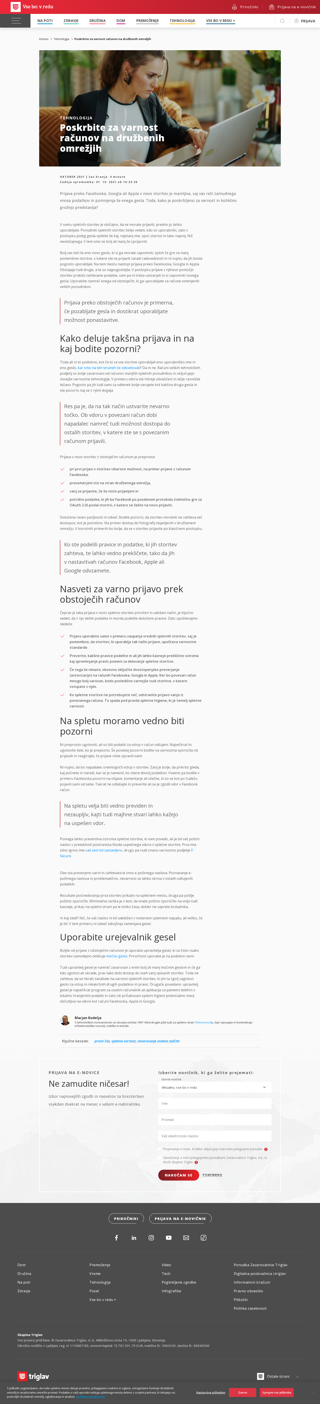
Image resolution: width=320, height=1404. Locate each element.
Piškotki (241, 1299)
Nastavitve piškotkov (211, 1392)
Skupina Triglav (30, 1334)
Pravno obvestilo (248, 1291)
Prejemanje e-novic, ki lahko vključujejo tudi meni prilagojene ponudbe (213, 1149)
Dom (120, 20)
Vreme (95, 1273)
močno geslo (116, 956)
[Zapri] (313, 1392)
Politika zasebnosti (250, 1308)
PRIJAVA (308, 21)
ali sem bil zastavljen (104, 850)
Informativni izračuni (252, 1282)
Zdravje (71, 20)
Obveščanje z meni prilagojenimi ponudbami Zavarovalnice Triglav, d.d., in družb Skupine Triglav (215, 1160)
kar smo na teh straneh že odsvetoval (108, 367)
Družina (97, 20)
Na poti (45, 20)
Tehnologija (182, 20)
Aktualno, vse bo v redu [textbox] (179, 1087)
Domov (44, 39)
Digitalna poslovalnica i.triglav (260, 1273)
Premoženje (147, 20)
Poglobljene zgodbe (179, 1282)
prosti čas (102, 1041)
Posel (94, 1291)
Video (166, 1265)
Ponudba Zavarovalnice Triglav (261, 1265)
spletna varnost (123, 1041)
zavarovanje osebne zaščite (158, 1041)
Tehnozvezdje (204, 1022)
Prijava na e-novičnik (180, 1218)
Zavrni (243, 1392)
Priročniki (126, 1218)
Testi (166, 1273)
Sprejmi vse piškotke (276, 1392)
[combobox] (214, 1087)
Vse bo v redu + (220, 20)
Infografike (171, 1291)
